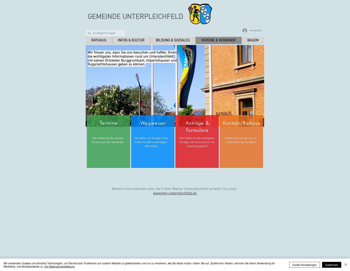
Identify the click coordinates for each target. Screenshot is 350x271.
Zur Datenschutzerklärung (59, 266)
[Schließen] (345, 265)
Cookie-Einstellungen (304, 265)
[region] (108, 141)
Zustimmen (331, 265)
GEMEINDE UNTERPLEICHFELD (135, 17)
